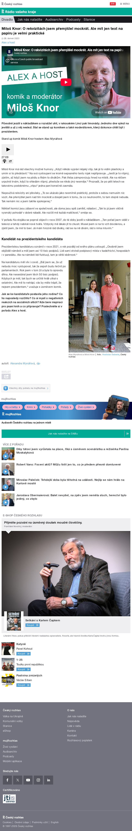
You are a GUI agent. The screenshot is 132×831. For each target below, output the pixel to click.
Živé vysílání (84, 407)
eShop (7, 730)
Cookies (7, 822)
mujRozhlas (8, 399)
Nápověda (73, 721)
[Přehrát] (8, 149)
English (55, 822)
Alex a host (8, 42)
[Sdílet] (10, 161)
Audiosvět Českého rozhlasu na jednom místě (26, 422)
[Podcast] (4, 161)
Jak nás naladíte (30, 19)
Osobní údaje (22, 822)
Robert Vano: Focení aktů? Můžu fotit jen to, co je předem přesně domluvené (68, 464)
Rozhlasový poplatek (79, 740)
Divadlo (7, 19)
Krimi (30, 407)
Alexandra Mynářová (22, 363)
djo (38, 363)
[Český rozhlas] (12, 4)
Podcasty (73, 19)
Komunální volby (13, 721)
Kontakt (72, 735)
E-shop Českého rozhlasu (22, 515)
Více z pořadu (13, 444)
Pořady (65, 407)
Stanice (89, 19)
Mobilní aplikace (12, 761)
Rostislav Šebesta (110, 354)
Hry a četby (11, 407)
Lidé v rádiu (74, 726)
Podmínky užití (40, 822)
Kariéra (71, 730)
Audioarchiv (54, 19)
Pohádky (47, 407)
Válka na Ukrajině (13, 716)
